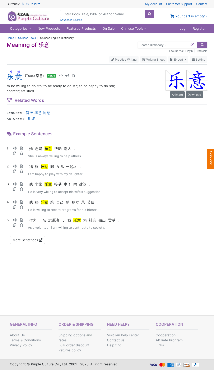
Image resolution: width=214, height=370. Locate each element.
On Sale (108, 28)
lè (11, 71)
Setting (200, 59)
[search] (149, 14)
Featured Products (81, 28)
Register (199, 28)
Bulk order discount (74, 345)
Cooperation (166, 335)
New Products (49, 28)
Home (10, 38)
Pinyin (189, 50)
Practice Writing (125, 59)
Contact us (115, 340)
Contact (201, 4)
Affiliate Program (169, 340)
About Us (17, 335)
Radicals (202, 50)
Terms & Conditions (25, 340)
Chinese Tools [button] (132, 28)
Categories (19, 28)
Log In (184, 28)
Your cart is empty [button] (189, 16)
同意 (46, 112)
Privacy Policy (21, 345)
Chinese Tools (27, 38)
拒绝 (31, 118)
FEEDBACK (210, 158)
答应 (29, 112)
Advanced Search (71, 20)
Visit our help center (123, 335)
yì (18, 71)
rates (62, 340)
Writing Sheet (155, 59)
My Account (153, 4)
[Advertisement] (107, 284)
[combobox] (102, 14)
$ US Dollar (29, 4)
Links (160, 345)
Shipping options (72, 335)
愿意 (38, 112)
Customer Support (179, 4)
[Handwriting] (192, 45)
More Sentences (26, 240)
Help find (114, 345)
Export (178, 59)
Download (194, 94)
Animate (177, 94)
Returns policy (70, 350)
